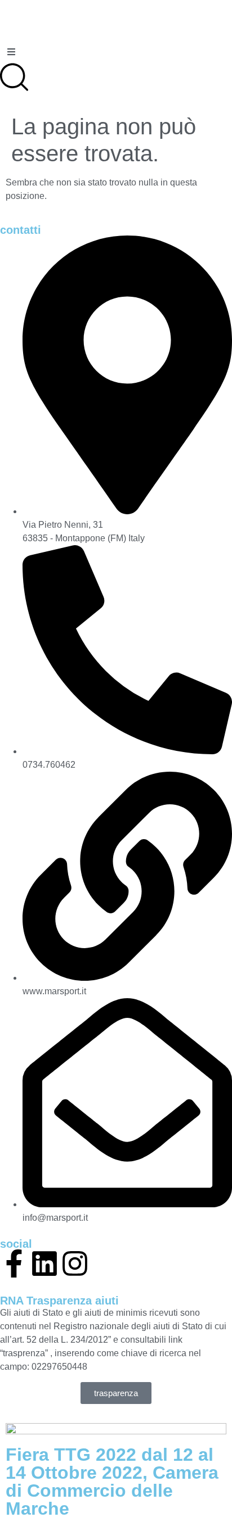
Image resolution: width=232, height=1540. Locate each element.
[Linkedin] (44, 1263)
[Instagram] (75, 1263)
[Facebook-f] (14, 1263)
